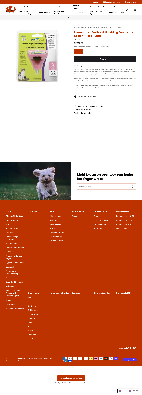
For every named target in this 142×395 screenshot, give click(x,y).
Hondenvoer (44, 7)
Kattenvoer (54, 220)
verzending (89, 46)
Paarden (75, 216)
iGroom (30, 331)
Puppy (8, 252)
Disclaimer (21, 358)
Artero (30, 298)
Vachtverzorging (56, 237)
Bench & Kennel (12, 228)
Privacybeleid (48, 358)
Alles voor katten (56, 216)
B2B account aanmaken (111, 2)
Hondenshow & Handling (60, 12)
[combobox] (71, 17)
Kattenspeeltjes (55, 224)
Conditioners (10, 305)
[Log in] (127, 9)
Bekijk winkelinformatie (82, 113)
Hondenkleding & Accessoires (12, 238)
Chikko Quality (33, 310)
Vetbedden (10, 286)
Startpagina (77, 27)
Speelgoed (10, 267)
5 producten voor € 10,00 (125, 220)
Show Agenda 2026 (116, 12)
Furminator (32, 318)
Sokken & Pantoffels (101, 220)
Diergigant (77, 39)
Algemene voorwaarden (34, 358)
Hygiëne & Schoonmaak (15, 263)
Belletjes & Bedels (56, 241)
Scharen (9, 313)
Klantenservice (130, 2)
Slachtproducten (12, 220)
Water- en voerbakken (14, 290)
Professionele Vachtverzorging (12, 272)
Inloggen (95, 2)
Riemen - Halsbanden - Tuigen (14, 257)
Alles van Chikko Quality (15, 216)
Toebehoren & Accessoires (15, 309)
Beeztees (31, 302)
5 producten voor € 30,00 (125, 216)
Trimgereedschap (12, 278)
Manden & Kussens (57, 233)
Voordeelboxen (121, 228)
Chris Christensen (34, 314)
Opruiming (79, 12)
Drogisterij (9, 233)
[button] (26, 7)
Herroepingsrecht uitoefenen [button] (71, 378)
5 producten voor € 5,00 (124, 224)
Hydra (30, 326)
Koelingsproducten (12, 243)
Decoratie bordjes (100, 224)
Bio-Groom (32, 306)
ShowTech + (32, 339)
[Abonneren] (133, 186)
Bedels (96, 216)
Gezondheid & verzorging (15, 282)
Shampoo (9, 300)
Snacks (8, 224)
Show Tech (32, 335)
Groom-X (31, 322)
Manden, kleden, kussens (15, 248)
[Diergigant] (11, 9)
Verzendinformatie (23, 361)
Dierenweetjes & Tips (96, 12)
